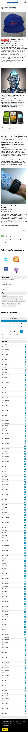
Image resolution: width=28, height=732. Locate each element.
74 (25, 504)
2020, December (5, 400)
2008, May (4, 655)
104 (25, 599)
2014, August (5, 463)
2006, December (5, 698)
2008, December (5, 637)
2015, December (5, 438)
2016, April (4, 430)
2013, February (5, 509)
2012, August (5, 525)
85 (25, 481)
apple (17, 296)
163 (25, 629)
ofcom (14, 305)
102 (25, 520)
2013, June (4, 499)
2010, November (5, 578)
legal (24, 301)
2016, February (5, 433)
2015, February (5, 448)
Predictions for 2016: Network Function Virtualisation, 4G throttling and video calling (12, 144)
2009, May (4, 624)
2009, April (4, 627)
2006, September (5, 706)
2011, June (4, 560)
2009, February (5, 632)
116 (25, 573)
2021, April (4, 395)
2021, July (4, 387)
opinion (4, 296)
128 (25, 591)
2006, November (5, 700)
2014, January (5, 481)
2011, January (5, 573)
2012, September (5, 522)
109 (25, 548)
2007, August (5, 677)
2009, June (4, 621)
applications (12, 296)
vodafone (16, 301)
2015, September (5, 443)
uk (8, 296)
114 (25, 596)
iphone (12, 303)
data (9, 305)
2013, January (5, 512)
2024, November (5, 346)
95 (25, 512)
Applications (4, 289)
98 (25, 522)
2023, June (4, 359)
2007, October (5, 672)
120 (25, 560)
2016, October (5, 425)
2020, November (5, 402)
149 (25, 611)
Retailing (3, 282)
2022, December (5, 362)
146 (25, 609)
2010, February (5, 601)
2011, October (5, 550)
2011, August (5, 555)
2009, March (4, 629)
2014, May (4, 471)
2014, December (5, 453)
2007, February (5, 693)
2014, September (5, 461)
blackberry (10, 301)
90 (25, 555)
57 (25, 494)
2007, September (5, 675)
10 (14, 239)
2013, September (5, 492)
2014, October (5, 458)
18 (25, 448)
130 (25, 550)
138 (25, 583)
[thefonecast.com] (14, 2)
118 (25, 576)
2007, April (4, 688)
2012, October (5, 520)
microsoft (4, 303)
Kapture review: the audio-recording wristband (12, 206)
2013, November (5, 486)
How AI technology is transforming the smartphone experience (12, 95)
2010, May (4, 593)
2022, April (4, 369)
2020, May (4, 418)
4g (9, 303)
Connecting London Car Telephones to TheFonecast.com (12, 40)
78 (25, 479)
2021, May (4, 392)
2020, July (4, 413)
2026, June (4, 344)
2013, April (4, 504)
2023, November (5, 351)
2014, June (4, 469)
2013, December (5, 484)
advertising (4, 305)
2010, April (4, 596)
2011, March (4, 568)
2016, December (5, 420)
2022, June (4, 364)
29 (25, 634)
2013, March (4, 507)
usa (16, 303)
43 (25, 466)
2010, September (5, 583)
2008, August (5, 647)
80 (25, 530)
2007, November (5, 670)
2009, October (5, 611)
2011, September (5, 553)
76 (25, 492)
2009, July (4, 619)
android (3, 299)
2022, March (4, 372)
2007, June (4, 683)
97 (25, 509)
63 (25, 476)
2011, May (4, 563)
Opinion (2, 43)
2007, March (4, 690)
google (15, 299)
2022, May (4, 367)
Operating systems (5, 287)
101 (25, 568)
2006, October (5, 703)
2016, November (5, 423)
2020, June (4, 415)
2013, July (4, 497)
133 (25, 532)
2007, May (4, 685)
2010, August (5, 586)
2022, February (5, 374)
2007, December (5, 667)
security (20, 301)
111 (25, 586)
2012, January (5, 542)
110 (25, 537)
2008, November (5, 639)
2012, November (5, 517)
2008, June (4, 652)
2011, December (5, 545)
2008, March (4, 660)
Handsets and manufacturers (8, 279)
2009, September (5, 614)
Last (4, 242)
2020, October (5, 405)
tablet (19, 303)
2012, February (5, 540)
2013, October (5, 489)
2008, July (4, 649)
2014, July (4, 466)
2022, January (5, 377)
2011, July (4, 558)
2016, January (5, 435)
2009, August (5, 616)
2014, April (4, 474)
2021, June (4, 390)
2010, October (5, 581)
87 (25, 517)
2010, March (4, 599)
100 (25, 535)
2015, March (4, 446)
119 (25, 553)
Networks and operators (7, 284)
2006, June (4, 713)
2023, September (5, 356)
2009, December (5, 606)
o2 (7, 303)
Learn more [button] (5, 725)
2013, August (5, 494)
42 (25, 461)
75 (25, 497)
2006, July (4, 711)
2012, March (4, 537)
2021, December (5, 379)
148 (25, 614)
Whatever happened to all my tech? (11, 128)
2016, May (4, 428)
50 (25, 469)
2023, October (5, 354)
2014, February (5, 479)
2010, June (4, 591)
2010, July (4, 588)
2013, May (4, 502)
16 (25, 446)
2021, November (5, 382)
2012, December (5, 514)
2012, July (4, 527)
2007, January (5, 695)
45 (25, 456)
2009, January (5, 634)
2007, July (4, 680)
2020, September (5, 407)
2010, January (5, 604)
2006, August (5, 708)
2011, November (5, 548)
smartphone (4, 301)
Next (20, 239)
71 (25, 489)
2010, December (5, 576)
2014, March (4, 476)
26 (25, 451)
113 (25, 540)
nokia (12, 299)
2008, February (5, 662)
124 (25, 558)
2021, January (5, 397)
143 (25, 604)
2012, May (4, 532)
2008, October (5, 642)
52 (25, 471)
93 (25, 616)
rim (11, 305)
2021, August (5, 385)
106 (25, 545)
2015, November (5, 441)
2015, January (5, 451)
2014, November (5, 456)
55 (25, 474)
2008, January (5, 665)
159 (25, 619)
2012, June (4, 530)
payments (8, 299)
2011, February (5, 570)
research (21, 296)
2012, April (4, 535)
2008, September (5, 644)
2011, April (4, 565)
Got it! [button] (5, 729)
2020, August (5, 410)
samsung (20, 299)
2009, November (5, 609)
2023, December (5, 349)
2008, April (4, 657)
